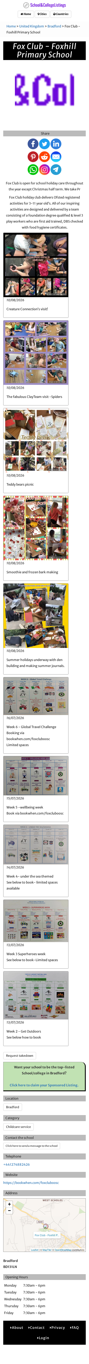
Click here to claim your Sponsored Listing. (44, 1085)
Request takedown (19, 1056)
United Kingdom (31, 26)
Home (27, 14)
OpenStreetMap (63, 1249)
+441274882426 (16, 1164)
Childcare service (18, 1127)
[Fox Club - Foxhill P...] (45, 1226)
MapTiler (47, 1249)
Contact (37, 1327)
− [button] (9, 1210)
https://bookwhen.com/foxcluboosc (31, 1183)
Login (44, 1338)
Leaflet (34, 1249)
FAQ (75, 1327)
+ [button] (9, 1204)
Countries (62, 14)
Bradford (54, 26)
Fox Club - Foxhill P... (47, 1235)
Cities (43, 14)
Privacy (58, 1327)
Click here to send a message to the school (32, 1145)
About (17, 1327)
